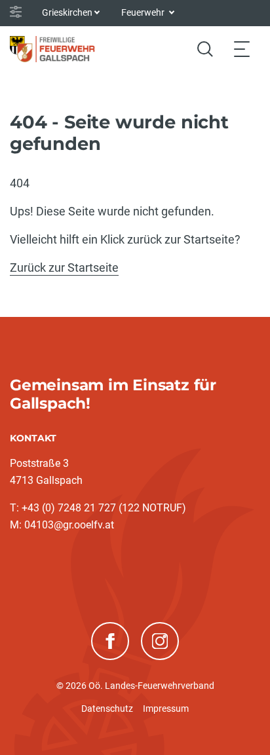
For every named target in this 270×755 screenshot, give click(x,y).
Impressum (166, 708)
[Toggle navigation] (241, 48)
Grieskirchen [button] (67, 12)
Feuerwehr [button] (143, 12)
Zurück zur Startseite (64, 267)
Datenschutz (107, 708)
